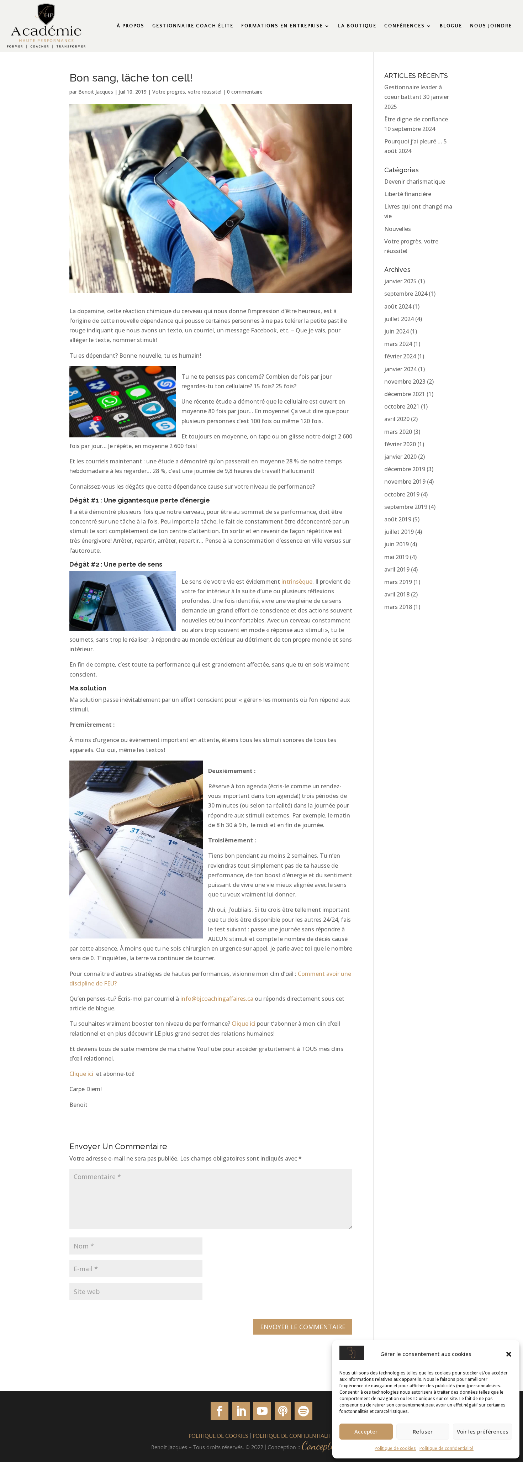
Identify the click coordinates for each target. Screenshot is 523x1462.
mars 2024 (398, 344)
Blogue (451, 26)
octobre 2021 (401, 406)
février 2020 (400, 444)
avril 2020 (397, 419)
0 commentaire (245, 91)
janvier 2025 (400, 281)
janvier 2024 (400, 369)
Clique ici (243, 1023)
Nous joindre (491, 26)
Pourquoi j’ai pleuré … (413, 141)
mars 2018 (398, 607)
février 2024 (400, 356)
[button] (508, 1354)
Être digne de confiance (416, 119)
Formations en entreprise (282, 26)
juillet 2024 (399, 319)
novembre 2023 (405, 381)
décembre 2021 (404, 394)
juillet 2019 (399, 532)
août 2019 (397, 519)
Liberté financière (407, 194)
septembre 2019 (405, 507)
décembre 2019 (404, 469)
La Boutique (357, 26)
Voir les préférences (482, 1431)
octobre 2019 (401, 494)
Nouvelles (397, 229)
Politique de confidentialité (446, 1448)
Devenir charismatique (414, 181)
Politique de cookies (395, 1448)
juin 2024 (396, 331)
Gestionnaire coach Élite (192, 26)
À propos (130, 26)
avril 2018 (397, 594)
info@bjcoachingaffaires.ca (216, 999)
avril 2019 (397, 569)
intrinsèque (296, 581)
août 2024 (397, 306)
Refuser (423, 1431)
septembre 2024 (405, 294)
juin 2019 (396, 544)
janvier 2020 (400, 457)
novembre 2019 (405, 481)
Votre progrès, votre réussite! (186, 91)
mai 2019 (396, 557)
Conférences (404, 26)
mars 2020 (398, 432)
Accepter (365, 1431)
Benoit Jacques (95, 91)
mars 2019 (398, 582)
